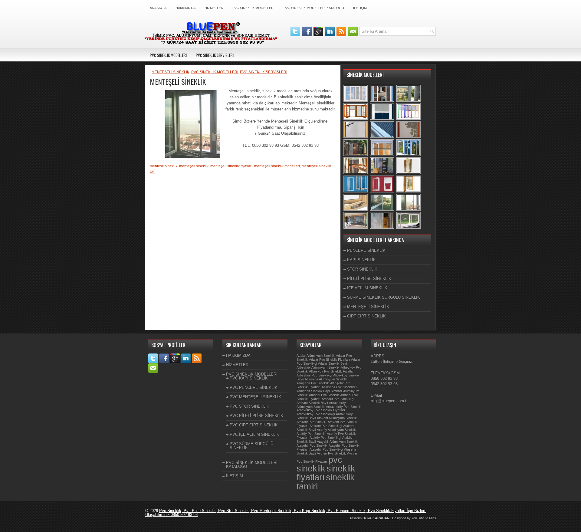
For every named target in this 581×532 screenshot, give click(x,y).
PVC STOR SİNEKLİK (249, 406)
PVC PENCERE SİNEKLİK (253, 387)
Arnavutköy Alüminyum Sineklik (321, 405)
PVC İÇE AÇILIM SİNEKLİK (254, 434)
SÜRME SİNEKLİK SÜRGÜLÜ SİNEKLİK (383, 297)
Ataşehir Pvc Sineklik (312, 445)
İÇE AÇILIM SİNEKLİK (367, 288)
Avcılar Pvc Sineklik (331, 453)
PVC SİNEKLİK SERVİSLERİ (215, 55)
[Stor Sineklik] (382, 119)
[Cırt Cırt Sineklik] (356, 137)
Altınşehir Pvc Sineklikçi (339, 387)
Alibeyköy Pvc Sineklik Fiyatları (332, 371)
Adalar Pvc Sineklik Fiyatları (329, 359)
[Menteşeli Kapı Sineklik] (382, 210)
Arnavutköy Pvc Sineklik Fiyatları (321, 410)
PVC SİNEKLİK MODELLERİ (253, 8)
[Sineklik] (382, 101)
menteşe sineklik (163, 166)
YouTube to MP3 (424, 518)
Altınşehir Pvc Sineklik (313, 383)
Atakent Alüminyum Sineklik (337, 418)
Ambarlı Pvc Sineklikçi (338, 399)
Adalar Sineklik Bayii (332, 363)
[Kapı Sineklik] (356, 155)
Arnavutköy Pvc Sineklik (344, 407)
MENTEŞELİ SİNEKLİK (170, 72)
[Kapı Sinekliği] (382, 173)
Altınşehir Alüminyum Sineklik (326, 379)
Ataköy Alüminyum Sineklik (336, 430)
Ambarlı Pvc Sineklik (324, 395)
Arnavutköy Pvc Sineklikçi (316, 414)
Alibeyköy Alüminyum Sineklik (318, 367)
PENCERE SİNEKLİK (366, 250)
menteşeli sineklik (193, 166)
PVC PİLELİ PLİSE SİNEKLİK (256, 415)
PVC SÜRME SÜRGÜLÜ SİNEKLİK (251, 446)
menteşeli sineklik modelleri (277, 166)
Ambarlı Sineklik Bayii (312, 403)
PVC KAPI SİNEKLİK (249, 378)
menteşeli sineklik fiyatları (231, 166)
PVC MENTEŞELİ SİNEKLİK (255, 397)
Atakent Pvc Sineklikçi (326, 426)
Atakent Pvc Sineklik (312, 422)
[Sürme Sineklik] (408, 228)
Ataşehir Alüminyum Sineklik (337, 441)
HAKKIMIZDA (185, 8)
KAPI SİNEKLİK (361, 260)
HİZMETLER (214, 8)
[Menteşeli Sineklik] (356, 101)
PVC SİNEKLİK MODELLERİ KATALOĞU (314, 8)
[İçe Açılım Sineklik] (408, 173)
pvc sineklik (319, 464)
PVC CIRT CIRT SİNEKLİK (254, 425)
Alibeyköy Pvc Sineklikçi (314, 375)
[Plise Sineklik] (408, 101)
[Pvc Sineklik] (408, 137)
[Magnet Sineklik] (356, 191)
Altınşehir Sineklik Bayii (313, 391)
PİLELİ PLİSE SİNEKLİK (369, 278)
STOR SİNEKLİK (362, 269)
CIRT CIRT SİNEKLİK (366, 316)
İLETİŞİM (360, 8)
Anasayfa (158, 8)
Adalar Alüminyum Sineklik (316, 355)
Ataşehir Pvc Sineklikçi (326, 449)
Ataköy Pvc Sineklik (311, 433)
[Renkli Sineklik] (408, 119)
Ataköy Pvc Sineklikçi (325, 437)
